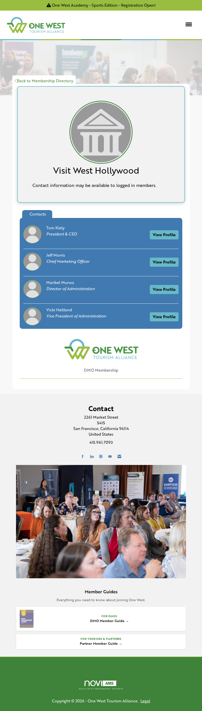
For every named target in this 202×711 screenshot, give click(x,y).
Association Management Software (101, 689)
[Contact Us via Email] (119, 456)
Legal (145, 701)
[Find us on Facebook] (83, 456)
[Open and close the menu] (132, 24)
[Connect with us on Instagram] (101, 456)
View (164, 234)
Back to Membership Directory (45, 80)
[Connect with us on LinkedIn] (92, 456)
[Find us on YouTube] (110, 456)
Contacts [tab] (38, 214)
